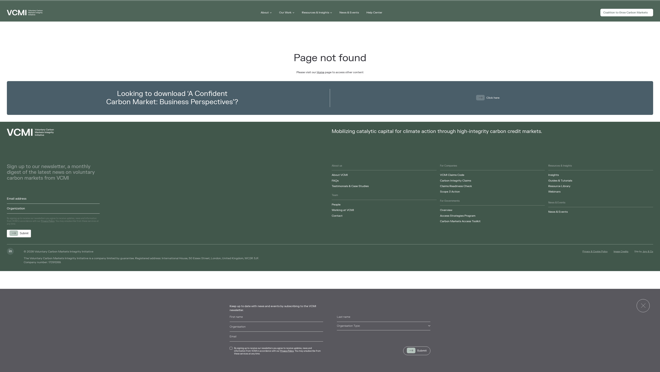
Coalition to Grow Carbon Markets (625, 12)
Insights (553, 175)
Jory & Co (647, 251)
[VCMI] (25, 12)
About (265, 12)
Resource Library (559, 186)
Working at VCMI (343, 210)
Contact (337, 216)
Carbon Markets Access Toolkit (460, 221)
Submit (422, 350)
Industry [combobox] (342, 335)
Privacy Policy (287, 351)
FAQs (335, 180)
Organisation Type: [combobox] (348, 326)
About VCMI (340, 175)
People (336, 204)
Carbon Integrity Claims (455, 180)
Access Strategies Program (457, 216)
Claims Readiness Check (456, 186)
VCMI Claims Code (452, 175)
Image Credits (621, 251)
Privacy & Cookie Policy (595, 251)
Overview (446, 210)
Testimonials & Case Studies (350, 186)
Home (320, 72)
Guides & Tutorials (560, 180)
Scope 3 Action (450, 191)
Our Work (285, 12)
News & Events (349, 12)
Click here (492, 98)
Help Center (374, 12)
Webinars (554, 191)
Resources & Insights (315, 12)
